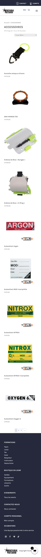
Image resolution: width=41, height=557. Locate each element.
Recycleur (8, 458)
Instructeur (8, 460)
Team (6, 447)
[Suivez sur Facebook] (10, 536)
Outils (6, 486)
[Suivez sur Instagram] (5, 536)
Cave (6, 455)
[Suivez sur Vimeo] (14, 536)
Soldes (6, 475)
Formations (8, 480)
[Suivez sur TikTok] (18, 536)
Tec (5, 452)
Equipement (9, 478)
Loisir (6, 450)
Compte (36, 3)
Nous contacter (10, 509)
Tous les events (10, 497)
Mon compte (9, 521)
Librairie (7, 483)
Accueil (6, 23)
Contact (22, 3)
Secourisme (8, 463)
